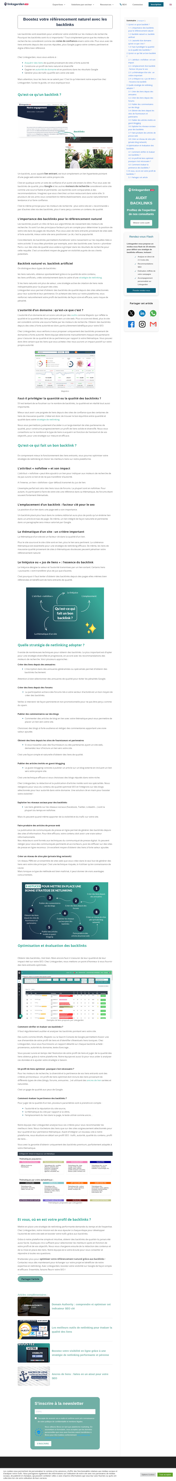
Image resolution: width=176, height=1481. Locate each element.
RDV (124, 4)
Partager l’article (30, 1279)
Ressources (105, 5)
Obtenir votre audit (141, 223)
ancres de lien (94, 1080)
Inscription (156, 4)
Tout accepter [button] (165, 1474)
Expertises (58, 5)
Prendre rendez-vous (141, 290)
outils (74, 315)
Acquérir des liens (34, 62)
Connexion (137, 5)
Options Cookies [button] (148, 1474)
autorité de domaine (46, 69)
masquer (141, 21)
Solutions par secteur (81, 5)
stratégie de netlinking (90, 277)
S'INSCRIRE (43, 1444)
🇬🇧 (170, 5)
